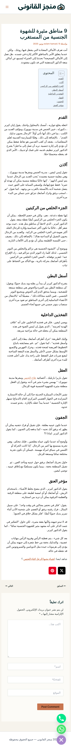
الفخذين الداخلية (56, 93)
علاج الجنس (29, 377)
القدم (61, 78)
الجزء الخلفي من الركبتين (52, 86)
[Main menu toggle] (7, 7)
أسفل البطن (58, 89)
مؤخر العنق (58, 105)
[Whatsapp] (61, 729)
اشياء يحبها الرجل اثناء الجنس (39, 559)
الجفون (60, 101)
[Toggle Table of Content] (60, 73)
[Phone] (61, 718)
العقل (61, 97)
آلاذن (61, 82)
